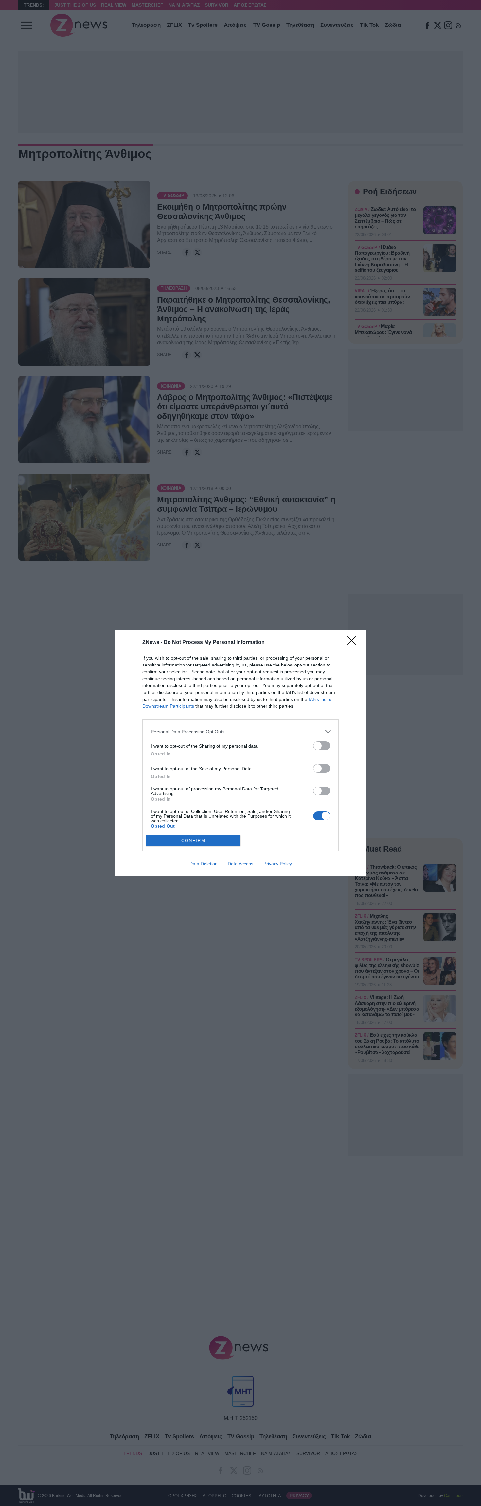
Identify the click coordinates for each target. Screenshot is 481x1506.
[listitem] (240, 731)
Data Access (240, 863)
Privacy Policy (277, 863)
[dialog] (240, 753)
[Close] (353, 642)
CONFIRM (193, 840)
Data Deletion (203, 863)
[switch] (321, 745)
